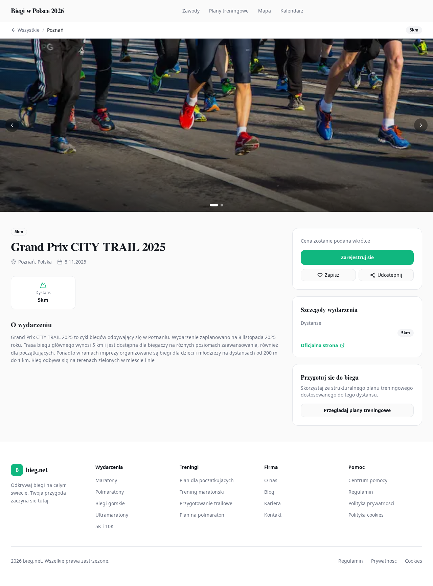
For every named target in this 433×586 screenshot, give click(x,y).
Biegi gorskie (110, 503)
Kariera (272, 503)
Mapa (264, 10)
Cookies (413, 561)
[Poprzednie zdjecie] (12, 125)
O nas (270, 480)
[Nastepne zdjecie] (421, 125)
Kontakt (272, 515)
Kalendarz (291, 10)
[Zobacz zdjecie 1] (214, 205)
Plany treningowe (229, 10)
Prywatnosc (384, 561)
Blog (269, 492)
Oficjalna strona (319, 345)
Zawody (191, 10)
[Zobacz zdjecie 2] (222, 205)
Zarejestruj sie (357, 257)
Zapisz (332, 275)
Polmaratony (109, 492)
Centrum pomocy (367, 480)
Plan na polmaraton (202, 515)
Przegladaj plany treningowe (357, 410)
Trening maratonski (202, 492)
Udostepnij (390, 275)
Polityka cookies (366, 515)
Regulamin (360, 492)
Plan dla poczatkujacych (207, 480)
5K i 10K (104, 526)
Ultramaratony (111, 515)
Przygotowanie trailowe (206, 503)
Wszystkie (29, 30)
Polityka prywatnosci (371, 503)
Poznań (55, 30)
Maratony (106, 480)
